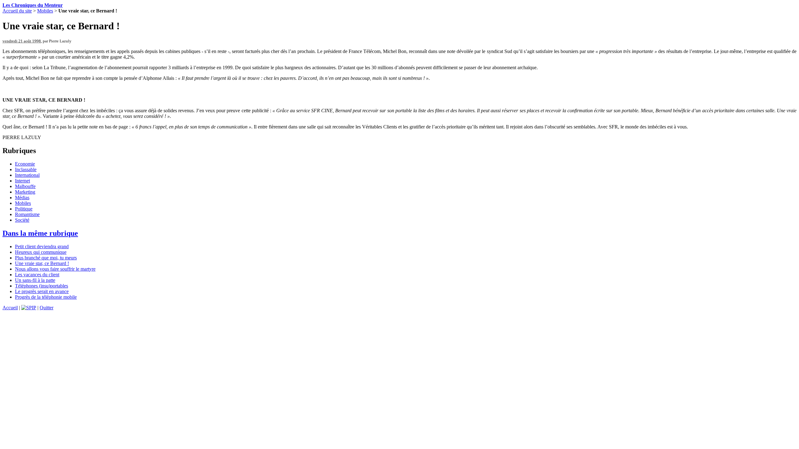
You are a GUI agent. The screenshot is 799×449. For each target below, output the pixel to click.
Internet (22, 180)
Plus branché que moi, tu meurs (46, 257)
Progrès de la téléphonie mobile (46, 297)
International (27, 175)
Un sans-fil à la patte (35, 280)
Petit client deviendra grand (42, 246)
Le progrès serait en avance (42, 291)
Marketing (25, 192)
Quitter (46, 307)
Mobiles (45, 10)
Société (22, 220)
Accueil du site (17, 10)
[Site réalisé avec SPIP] (28, 307)
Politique (23, 208)
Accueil (10, 307)
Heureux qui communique (40, 252)
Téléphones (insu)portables (41, 285)
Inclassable (26, 169)
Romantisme (27, 214)
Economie (25, 164)
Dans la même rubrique (40, 233)
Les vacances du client (37, 274)
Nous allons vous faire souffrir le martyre (55, 269)
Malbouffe (25, 186)
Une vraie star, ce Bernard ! (42, 263)
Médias (22, 197)
